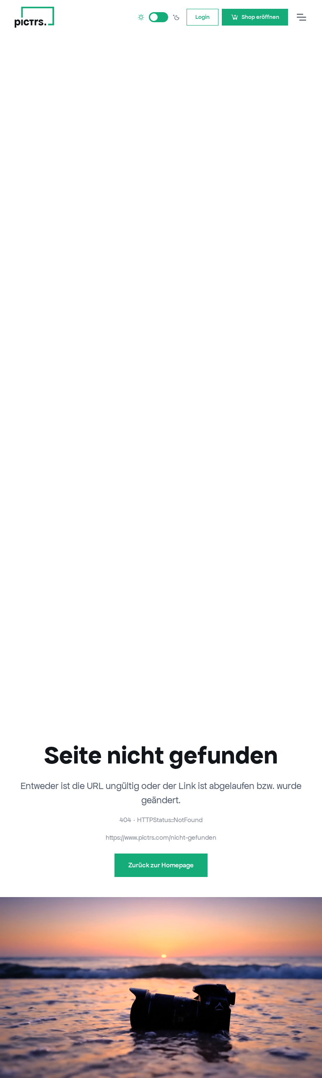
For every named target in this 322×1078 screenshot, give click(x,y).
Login (202, 17)
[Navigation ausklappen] (301, 17)
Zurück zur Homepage (161, 865)
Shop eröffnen (260, 17)
